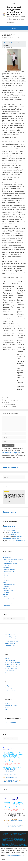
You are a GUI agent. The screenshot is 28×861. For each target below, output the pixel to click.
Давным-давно (8, 590)
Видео (5, 596)
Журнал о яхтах (9, 670)
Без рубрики (6, 605)
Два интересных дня (9, 404)
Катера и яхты (9, 673)
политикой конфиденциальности (11, 452)
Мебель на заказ (10, 690)
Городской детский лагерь (10, 599)
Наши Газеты (7, 398)
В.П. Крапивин (9, 703)
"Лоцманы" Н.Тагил (10, 645)
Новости (5, 555)
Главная (7, 42)
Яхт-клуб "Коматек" (11, 660)
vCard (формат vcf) (13, 780)
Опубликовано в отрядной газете (13, 400)
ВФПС (7, 658)
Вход (14, 3)
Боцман (7, 707)
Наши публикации (9, 578)
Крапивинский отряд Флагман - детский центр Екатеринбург (15, 11)
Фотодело (5, 594)
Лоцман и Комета (10, 643)
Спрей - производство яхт (12, 664)
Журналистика (7, 573)
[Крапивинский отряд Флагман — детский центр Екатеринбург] (4, 14)
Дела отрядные (7, 557)
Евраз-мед (8, 688)
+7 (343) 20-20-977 (10, 769)
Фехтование (15, 398)
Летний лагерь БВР (9, 571)
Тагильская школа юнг (11, 666)
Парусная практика (9, 569)
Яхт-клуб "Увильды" (11, 668)
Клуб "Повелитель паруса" (12, 662)
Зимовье (6, 601)
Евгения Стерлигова (11, 705)
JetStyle (7, 686)
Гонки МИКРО (8, 561)
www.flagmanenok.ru (12, 777)
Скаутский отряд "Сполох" (12, 639)
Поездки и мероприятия (11, 563)
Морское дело (7, 567)
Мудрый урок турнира (10, 406)
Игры (4, 582)
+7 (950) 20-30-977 (8, 770)
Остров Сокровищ (9, 603)
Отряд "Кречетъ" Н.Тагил (12, 641)
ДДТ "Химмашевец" (11, 722)
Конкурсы (6, 565)
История (6, 592)
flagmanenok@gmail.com (9, 774)
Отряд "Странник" (10, 637)
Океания (6, 586)
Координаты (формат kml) (10, 781)
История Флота (7, 588)
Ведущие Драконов (9, 584)
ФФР (6, 709)
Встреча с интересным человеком (13, 559)
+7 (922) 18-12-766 (8, 771)
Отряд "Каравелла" (11, 634)
